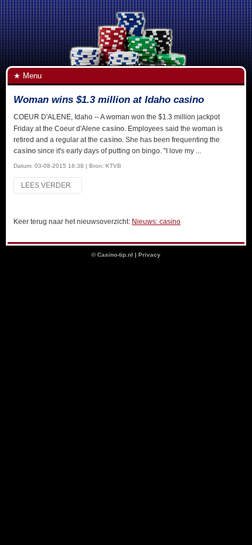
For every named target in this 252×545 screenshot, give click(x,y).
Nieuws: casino (156, 222)
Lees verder (47, 185)
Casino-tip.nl (115, 254)
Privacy (149, 254)
